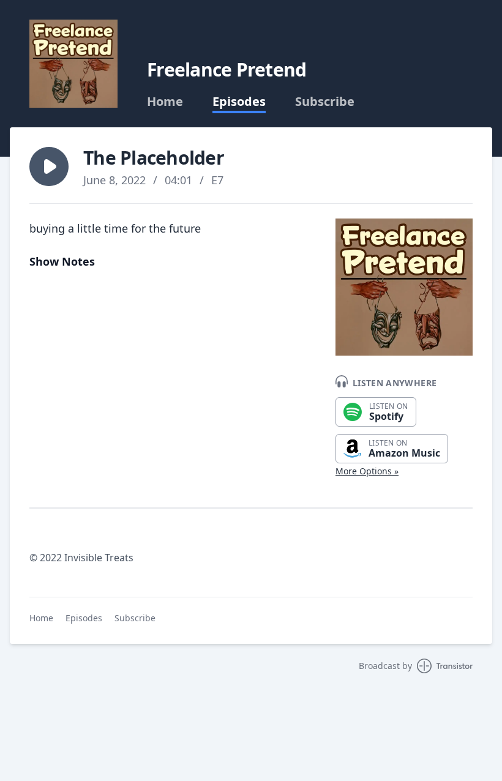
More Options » (367, 471)
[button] (49, 166)
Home (165, 101)
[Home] (73, 64)
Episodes (239, 101)
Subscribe (324, 101)
